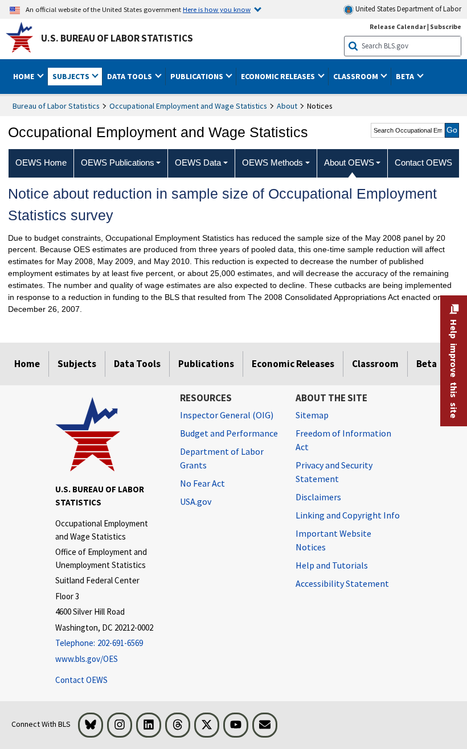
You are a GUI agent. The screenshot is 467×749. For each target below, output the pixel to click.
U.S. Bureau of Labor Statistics (117, 38)
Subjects (77, 363)
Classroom (375, 363)
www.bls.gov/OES (86, 658)
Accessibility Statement (342, 583)
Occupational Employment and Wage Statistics (188, 106)
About (287, 106)
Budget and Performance (229, 433)
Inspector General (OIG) (226, 415)
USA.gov (195, 501)
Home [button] (24, 76)
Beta (426, 363)
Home (27, 363)
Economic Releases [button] (279, 76)
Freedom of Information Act (343, 439)
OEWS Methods (272, 162)
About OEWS (349, 162)
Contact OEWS (81, 679)
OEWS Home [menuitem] (41, 162)
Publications (206, 363)
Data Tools (137, 363)
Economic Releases (293, 363)
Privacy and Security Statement (334, 471)
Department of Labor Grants (222, 458)
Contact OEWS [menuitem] (423, 162)
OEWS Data (198, 162)
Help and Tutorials (332, 565)
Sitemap (312, 415)
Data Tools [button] (130, 76)
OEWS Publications (117, 162)
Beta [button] (406, 76)
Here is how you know (217, 9)
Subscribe (445, 26)
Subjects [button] (71, 76)
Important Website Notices (333, 540)
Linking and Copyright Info (348, 515)
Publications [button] (197, 76)
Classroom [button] (356, 76)
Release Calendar (398, 26)
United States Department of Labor (407, 9)
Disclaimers (318, 497)
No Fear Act (202, 483)
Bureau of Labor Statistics (56, 106)
